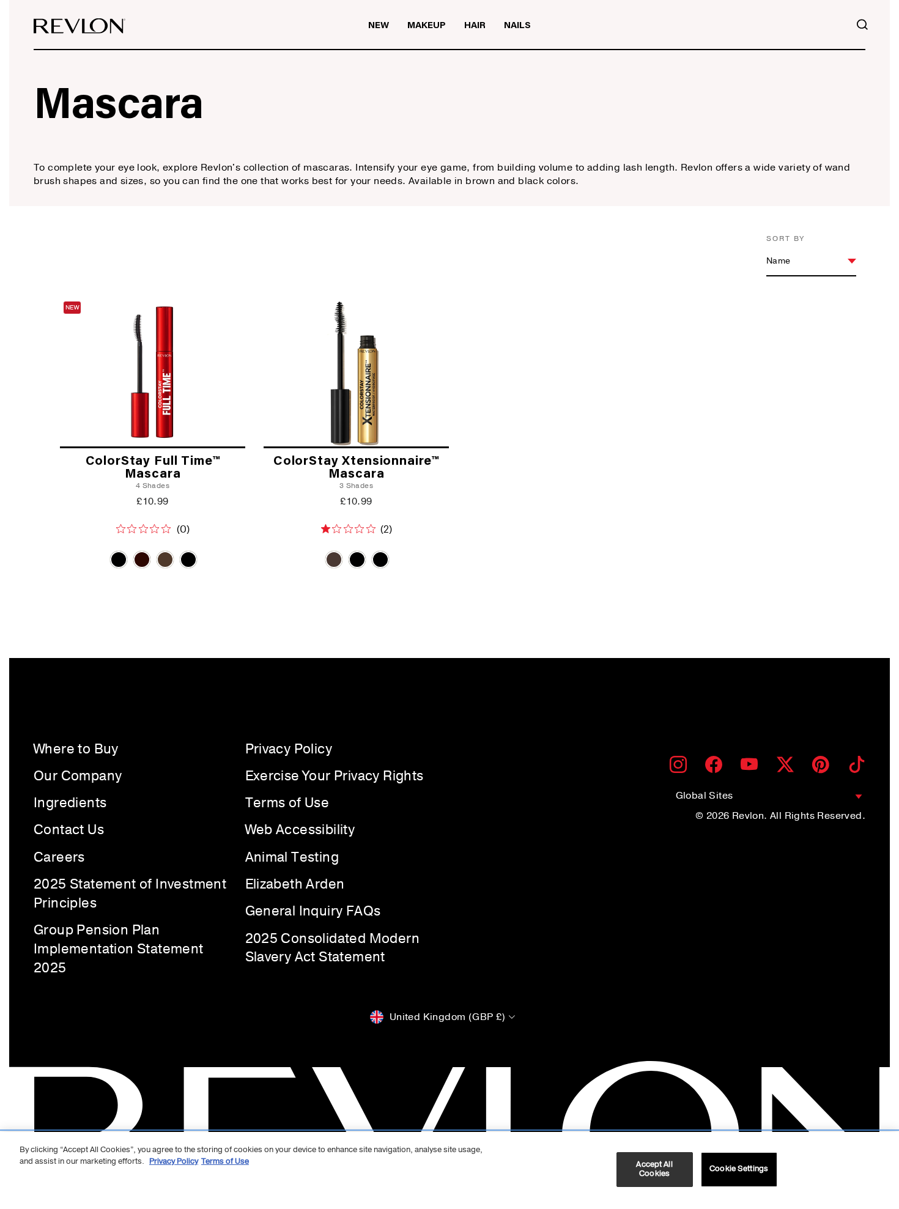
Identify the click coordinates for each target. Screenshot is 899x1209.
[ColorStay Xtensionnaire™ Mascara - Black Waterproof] (357, 559)
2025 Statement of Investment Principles (130, 893)
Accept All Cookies (654, 1169)
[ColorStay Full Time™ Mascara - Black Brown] (141, 559)
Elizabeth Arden (295, 884)
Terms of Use (287, 803)
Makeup (426, 26)
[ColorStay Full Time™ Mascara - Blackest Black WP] (188, 559)
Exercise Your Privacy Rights (334, 776)
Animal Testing (292, 857)
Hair (475, 26)
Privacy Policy (289, 749)
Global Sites (704, 795)
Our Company (78, 776)
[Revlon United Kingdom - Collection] (79, 26)
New (378, 26)
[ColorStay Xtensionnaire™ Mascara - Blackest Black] (380, 559)
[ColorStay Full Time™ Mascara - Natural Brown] (165, 559)
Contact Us (69, 830)
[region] (449, 1170)
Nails (517, 26)
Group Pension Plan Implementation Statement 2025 (119, 949)
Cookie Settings (738, 1169)
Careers (59, 857)
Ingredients (70, 803)
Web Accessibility (300, 830)
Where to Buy (76, 749)
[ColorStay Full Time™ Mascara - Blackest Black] (118, 559)
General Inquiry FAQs (313, 911)
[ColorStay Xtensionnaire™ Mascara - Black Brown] (333, 559)
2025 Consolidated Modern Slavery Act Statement (332, 948)
